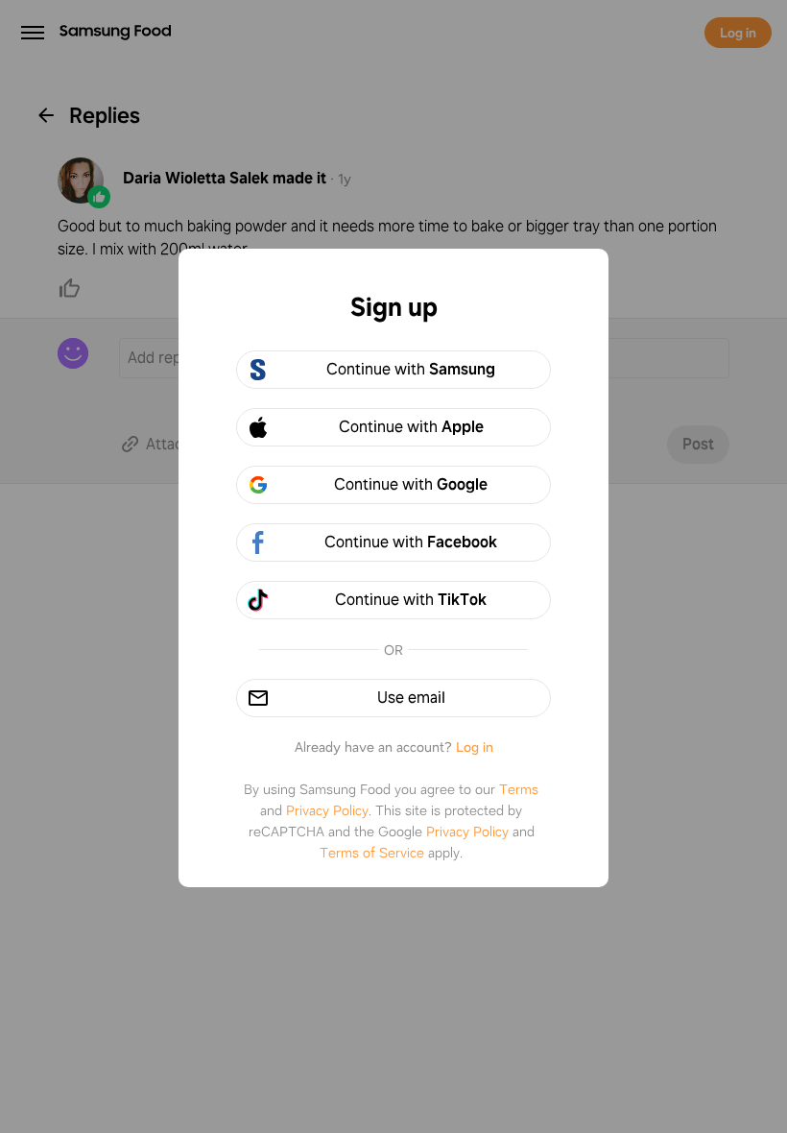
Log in (474, 747)
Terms (518, 789)
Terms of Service (372, 852)
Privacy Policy (327, 810)
